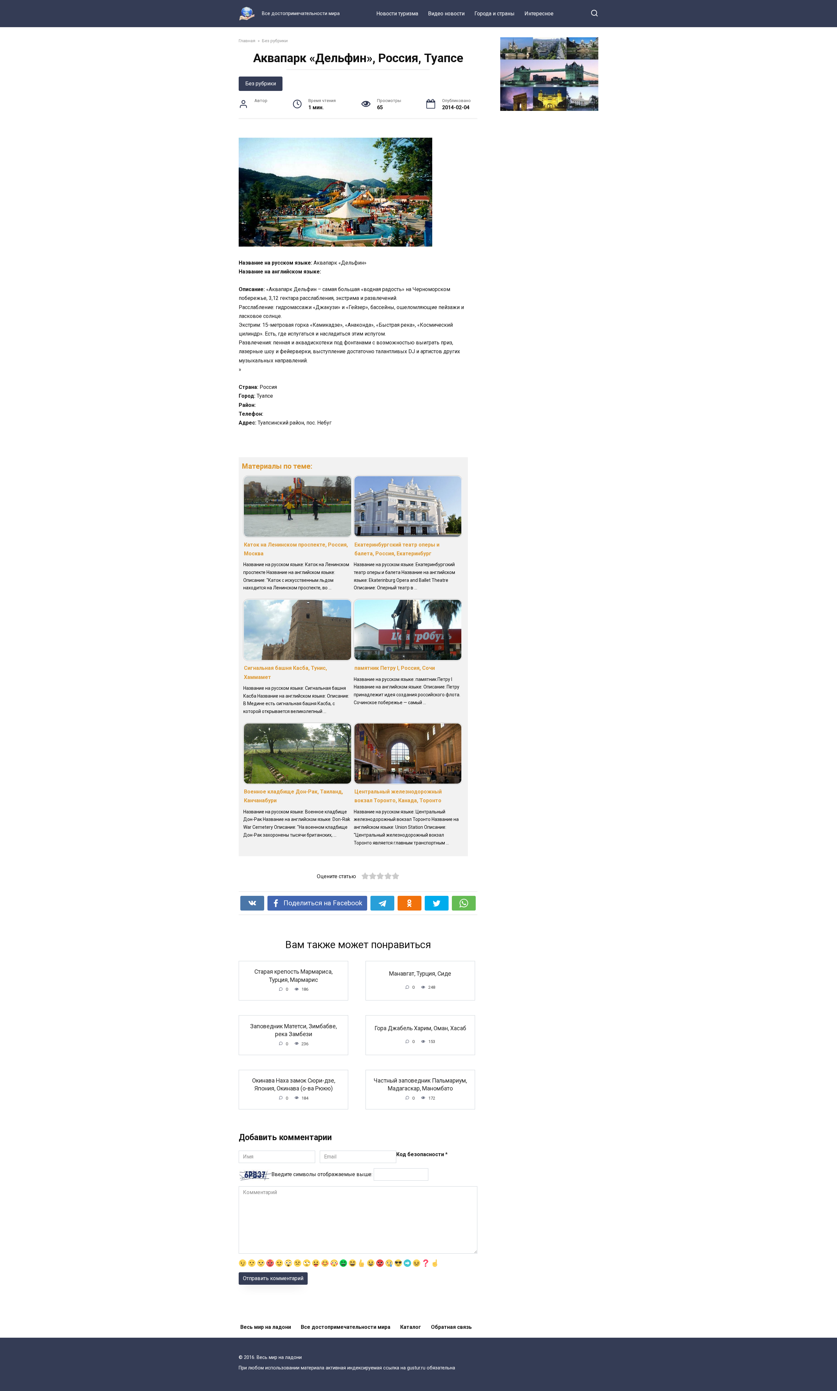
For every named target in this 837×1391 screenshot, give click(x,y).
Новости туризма (397, 13)
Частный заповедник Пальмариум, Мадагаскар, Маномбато (420, 1084)
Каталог (410, 1327)
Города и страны (494, 13)
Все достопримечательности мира (345, 1327)
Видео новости (446, 13)
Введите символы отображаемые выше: (321, 1174)
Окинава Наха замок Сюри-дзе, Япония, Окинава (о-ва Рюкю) (293, 1084)
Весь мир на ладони (265, 1327)
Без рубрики (260, 83)
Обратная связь (451, 1327)
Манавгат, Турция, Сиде (420, 973)
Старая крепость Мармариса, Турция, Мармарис (293, 975)
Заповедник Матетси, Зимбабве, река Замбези (293, 1030)
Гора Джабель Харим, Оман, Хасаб (420, 1028)
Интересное (539, 13)
